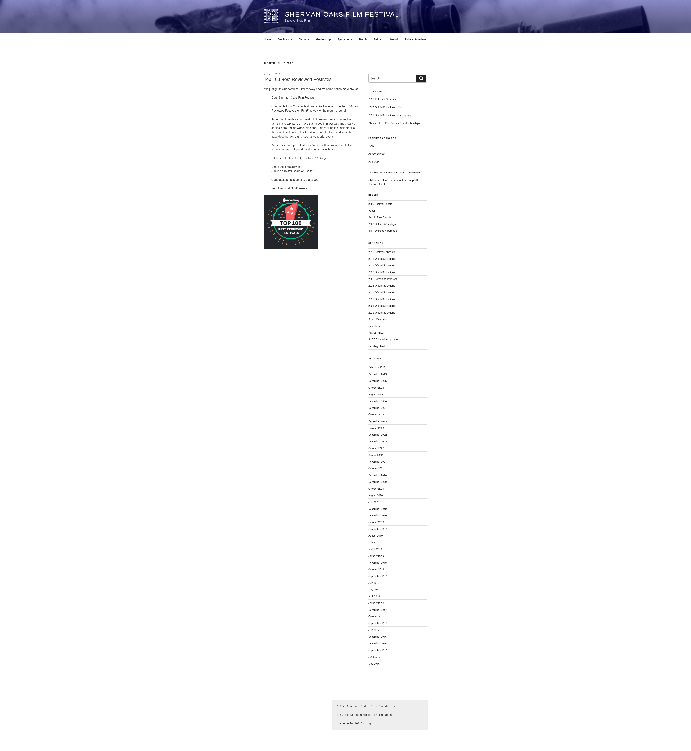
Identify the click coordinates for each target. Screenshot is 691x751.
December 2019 (377, 509)
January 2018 (376, 603)
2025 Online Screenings (382, 224)
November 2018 (377, 562)
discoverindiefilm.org (354, 723)
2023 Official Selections (381, 299)
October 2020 (376, 488)
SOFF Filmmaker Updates (383, 339)
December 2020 (377, 475)
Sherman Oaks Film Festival (342, 14)
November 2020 (377, 482)
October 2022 (376, 448)
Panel (371, 210)
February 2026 (376, 367)
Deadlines (374, 326)
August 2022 (375, 455)
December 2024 (377, 401)
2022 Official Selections (381, 292)
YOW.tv (372, 145)
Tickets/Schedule (415, 39)
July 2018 (373, 582)
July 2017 (373, 630)
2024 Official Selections (381, 305)
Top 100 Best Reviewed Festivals (298, 79)
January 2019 (376, 555)
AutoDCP (373, 161)
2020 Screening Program (382, 279)
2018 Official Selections (381, 258)
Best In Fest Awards (379, 217)
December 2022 (377, 434)
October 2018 (376, 569)
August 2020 (375, 495)
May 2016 (374, 663)
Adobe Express (377, 153)
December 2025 (377, 374)
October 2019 (376, 522)
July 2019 (373, 542)
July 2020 (373, 502)
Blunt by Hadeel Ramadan (383, 230)
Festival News (376, 332)
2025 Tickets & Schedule (382, 99)
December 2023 (377, 421)
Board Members (377, 319)
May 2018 (374, 589)
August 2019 (375, 535)
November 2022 (377, 441)
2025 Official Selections (381, 312)
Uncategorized (376, 346)
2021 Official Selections (381, 285)
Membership (323, 39)
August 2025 (375, 394)
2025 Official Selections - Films (385, 107)
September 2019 (377, 529)
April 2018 (374, 596)
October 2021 (376, 468)
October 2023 (376, 428)
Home (267, 39)
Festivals (283, 39)
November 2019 (377, 515)
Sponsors (344, 39)
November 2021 (377, 461)
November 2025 (377, 381)
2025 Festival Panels (380, 204)
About (302, 39)
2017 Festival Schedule (381, 252)
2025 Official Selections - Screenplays (389, 115)
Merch (363, 39)
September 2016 (377, 650)
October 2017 (376, 616)
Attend (393, 39)
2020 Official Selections (381, 272)
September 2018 (377, 576)
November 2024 (377, 408)
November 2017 (377, 609)
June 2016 (374, 656)
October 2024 (376, 414)
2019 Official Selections (381, 265)
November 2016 (377, 643)
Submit (378, 39)
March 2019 (375, 549)
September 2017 (377, 623)
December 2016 (377, 636)
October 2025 (376, 387)
